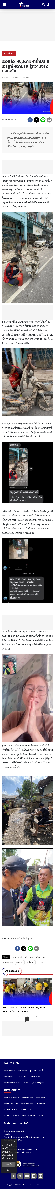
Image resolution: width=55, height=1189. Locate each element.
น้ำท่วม (40, 962)
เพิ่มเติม (9, 1158)
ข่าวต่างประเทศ (10, 1109)
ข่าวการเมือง (27, 1097)
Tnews (25, 1082)
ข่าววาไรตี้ (41, 1103)
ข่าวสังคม (15, 77)
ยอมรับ (9, 1164)
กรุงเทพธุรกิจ (10, 1076)
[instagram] (40, 1176)
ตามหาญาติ (17, 957)
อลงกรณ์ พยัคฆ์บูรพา (22, 938)
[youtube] (27, 1176)
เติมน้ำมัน (40, 957)
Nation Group (25, 1070)
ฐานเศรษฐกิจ (38, 1082)
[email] (49, 120)
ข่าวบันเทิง (8, 1103)
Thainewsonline (12, 1082)
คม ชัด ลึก (39, 1070)
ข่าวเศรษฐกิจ (26, 1109)
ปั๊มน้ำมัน (29, 957)
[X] (20, 1176)
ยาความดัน (8, 962)
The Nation (9, 1070)
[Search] (44, 4)
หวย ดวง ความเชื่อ (25, 1103)
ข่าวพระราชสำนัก (11, 1097)
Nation (22, 1076)
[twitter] (36, 120)
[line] (43, 120)
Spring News (34, 1076)
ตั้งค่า (8, 1170)
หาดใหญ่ (29, 962)
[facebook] (30, 120)
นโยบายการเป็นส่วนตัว (32, 1115)
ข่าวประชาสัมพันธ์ (12, 1115)
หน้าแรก (5, 77)
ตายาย (19, 962)
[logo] (22, 4)
